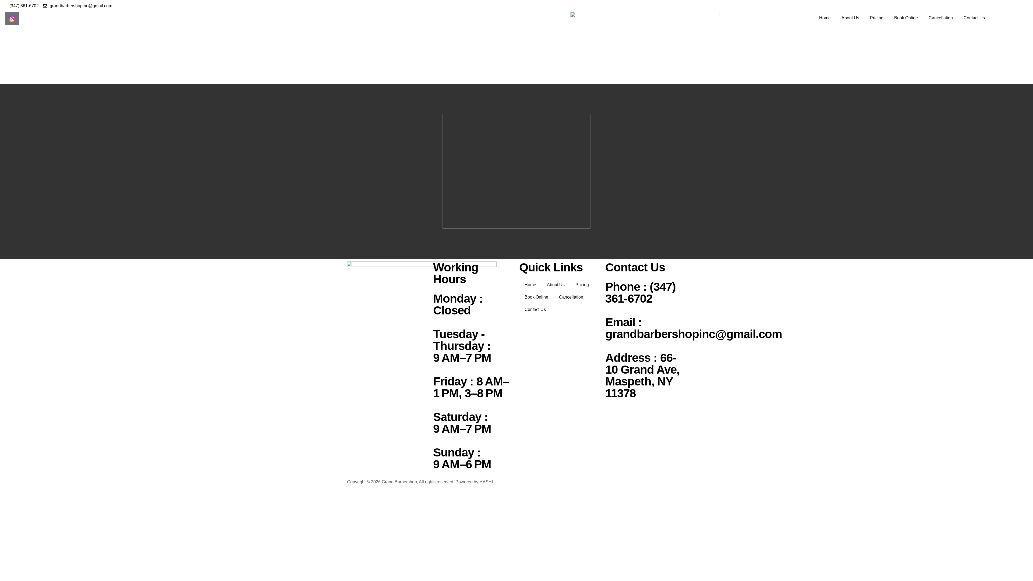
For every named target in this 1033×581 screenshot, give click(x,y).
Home (825, 18)
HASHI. (486, 482)
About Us (850, 18)
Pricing (876, 18)
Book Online (906, 18)
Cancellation (941, 18)
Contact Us (974, 18)
